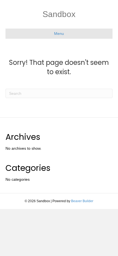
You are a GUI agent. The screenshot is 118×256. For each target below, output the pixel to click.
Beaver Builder (82, 201)
